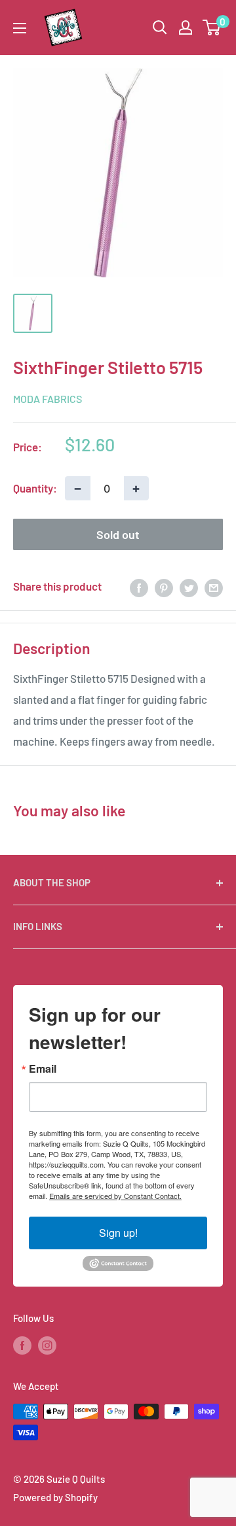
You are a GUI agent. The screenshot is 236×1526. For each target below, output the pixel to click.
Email (42, 1069)
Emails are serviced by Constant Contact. (115, 1195)
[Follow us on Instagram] (47, 1345)
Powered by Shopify (55, 1497)
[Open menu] (19, 28)
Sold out (118, 534)
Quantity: (35, 487)
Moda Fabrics (47, 398)
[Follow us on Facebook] (22, 1345)
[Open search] (160, 27)
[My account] (185, 27)
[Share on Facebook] (139, 586)
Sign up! (118, 1232)
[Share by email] (214, 586)
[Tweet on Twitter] (189, 586)
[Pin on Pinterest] (164, 586)
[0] (212, 27)
